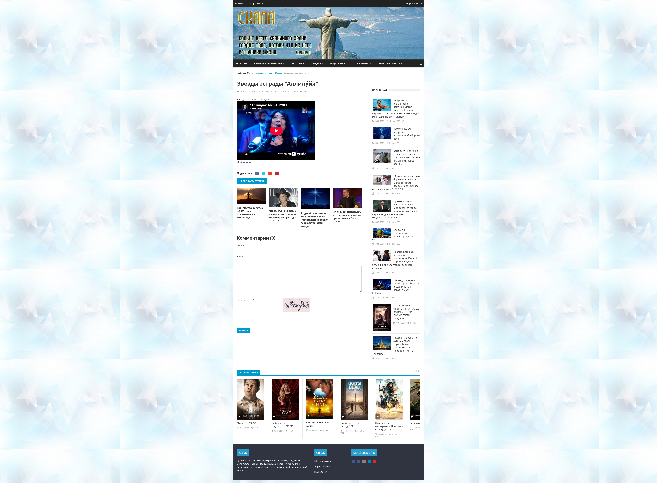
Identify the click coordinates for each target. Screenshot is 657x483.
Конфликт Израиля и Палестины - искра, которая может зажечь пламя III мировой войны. (406, 157)
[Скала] (353, 461)
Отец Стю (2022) (246, 423)
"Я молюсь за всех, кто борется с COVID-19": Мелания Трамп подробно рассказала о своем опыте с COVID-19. (396, 183)
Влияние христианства (268, 63)
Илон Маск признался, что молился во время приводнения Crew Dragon (347, 216)
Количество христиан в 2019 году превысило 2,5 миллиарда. (250, 212)
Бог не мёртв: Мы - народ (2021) (352, 425)
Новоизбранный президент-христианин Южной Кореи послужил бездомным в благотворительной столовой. (394, 259)
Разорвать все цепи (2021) (318, 424)
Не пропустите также (252, 181)
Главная (239, 3)
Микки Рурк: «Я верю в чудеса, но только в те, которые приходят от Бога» (283, 215)
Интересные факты (388, 63)
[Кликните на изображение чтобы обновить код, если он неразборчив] (297, 311)
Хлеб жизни (361, 63)
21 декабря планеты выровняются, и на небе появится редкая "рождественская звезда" (314, 220)
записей (320, 471)
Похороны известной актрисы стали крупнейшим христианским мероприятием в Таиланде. (395, 345)
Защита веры (337, 63)
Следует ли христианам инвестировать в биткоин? (392, 234)
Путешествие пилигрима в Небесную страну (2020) (389, 426)
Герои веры (297, 63)
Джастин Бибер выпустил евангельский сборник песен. (406, 133)
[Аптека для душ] (358, 461)
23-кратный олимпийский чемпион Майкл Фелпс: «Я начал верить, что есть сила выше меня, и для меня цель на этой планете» (396, 108)
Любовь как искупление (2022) (282, 425)
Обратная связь (258, 3)
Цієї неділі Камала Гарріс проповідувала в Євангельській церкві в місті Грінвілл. (395, 287)
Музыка (253, 91)
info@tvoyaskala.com (325, 461)
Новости (241, 63)
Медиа (317, 63)
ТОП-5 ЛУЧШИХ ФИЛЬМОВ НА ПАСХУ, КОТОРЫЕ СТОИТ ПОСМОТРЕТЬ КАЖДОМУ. (406, 312)
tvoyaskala (266, 91)
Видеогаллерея (249, 372)
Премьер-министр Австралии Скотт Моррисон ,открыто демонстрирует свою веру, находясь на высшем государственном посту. (395, 209)
